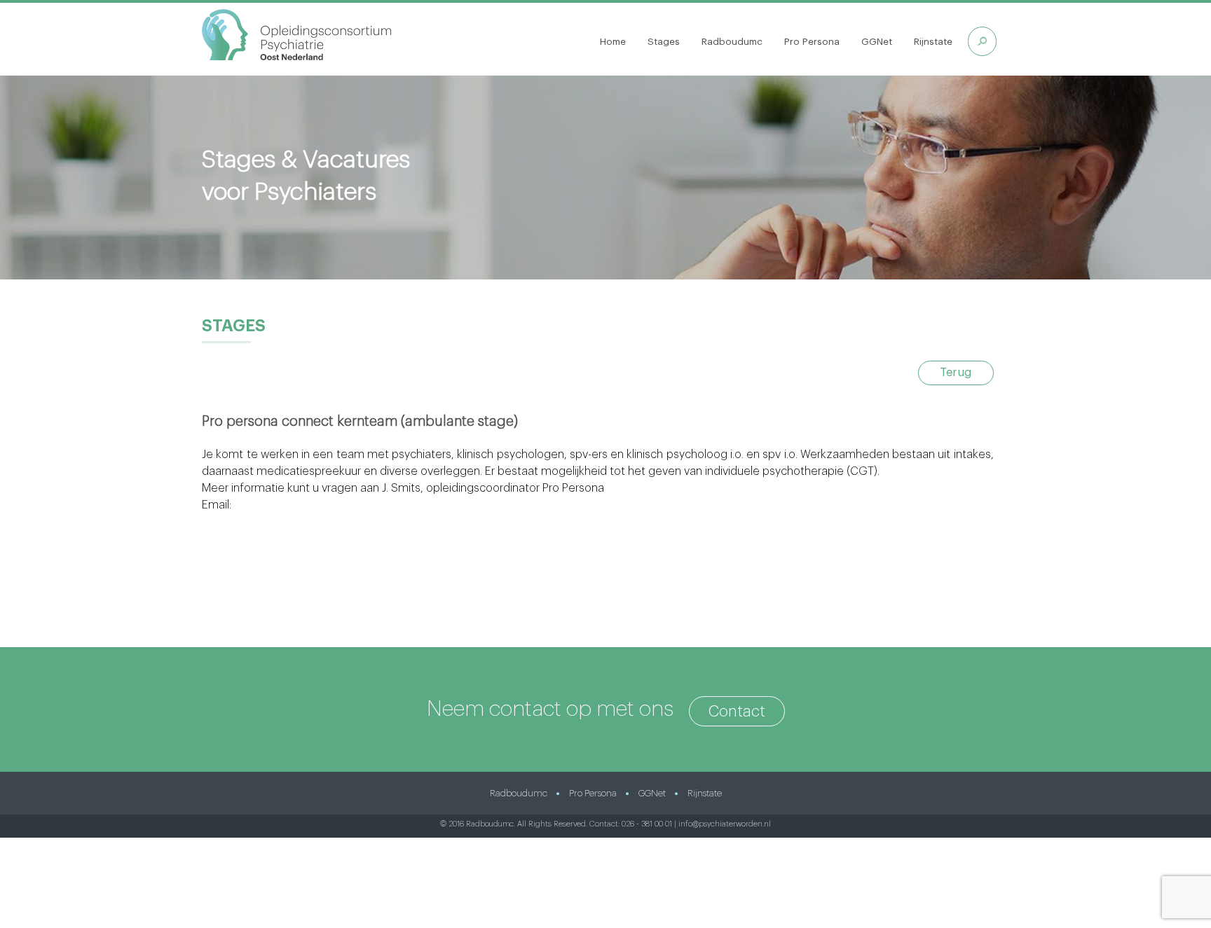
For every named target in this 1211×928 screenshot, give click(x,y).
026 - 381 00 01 (647, 824)
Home (613, 41)
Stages (664, 41)
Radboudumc (732, 41)
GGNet (876, 41)
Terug (955, 372)
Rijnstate (933, 41)
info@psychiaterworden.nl (724, 824)
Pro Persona (812, 41)
